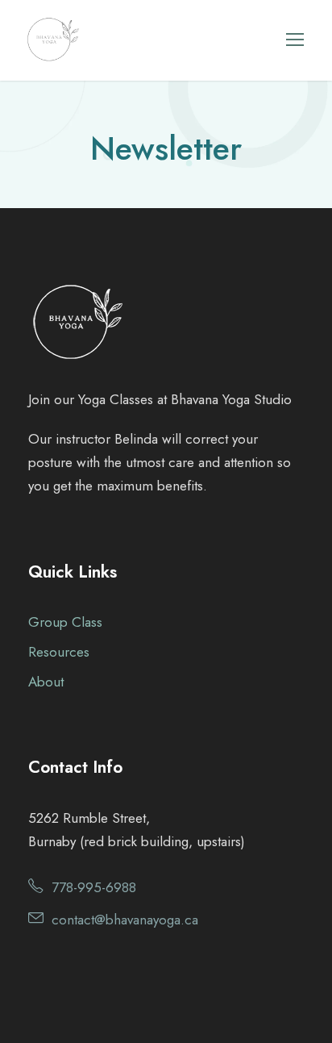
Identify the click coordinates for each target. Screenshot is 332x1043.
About (46, 681)
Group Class (65, 622)
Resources (58, 651)
